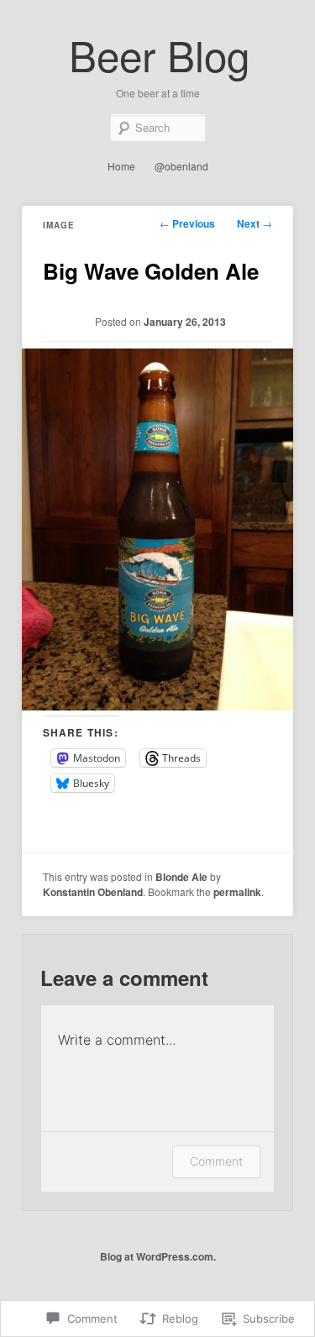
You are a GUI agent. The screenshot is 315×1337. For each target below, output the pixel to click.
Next (254, 223)
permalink (237, 891)
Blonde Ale (181, 876)
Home (121, 166)
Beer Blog (159, 54)
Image (59, 225)
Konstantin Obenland (93, 891)
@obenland (181, 166)
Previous (187, 223)
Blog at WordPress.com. (158, 1256)
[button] (157, 529)
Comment (216, 1161)
